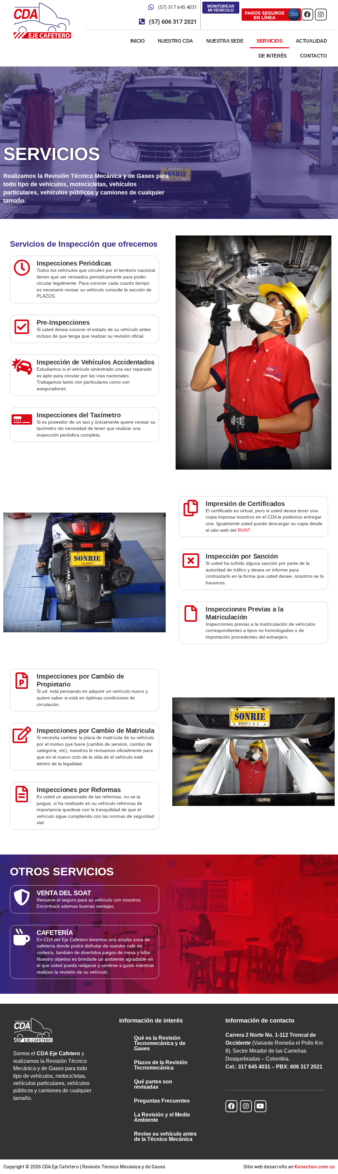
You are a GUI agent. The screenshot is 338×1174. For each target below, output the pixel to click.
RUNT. (244, 530)
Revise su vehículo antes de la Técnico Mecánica (165, 1136)
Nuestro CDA (175, 41)
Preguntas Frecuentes (162, 1101)
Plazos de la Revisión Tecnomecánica (160, 1065)
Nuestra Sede (224, 41)
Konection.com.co (314, 1166)
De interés (272, 56)
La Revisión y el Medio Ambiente (162, 1117)
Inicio (137, 41)
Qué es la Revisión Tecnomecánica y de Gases (160, 1043)
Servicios (269, 41)
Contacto (313, 56)
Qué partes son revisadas (153, 1084)
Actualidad (311, 41)
